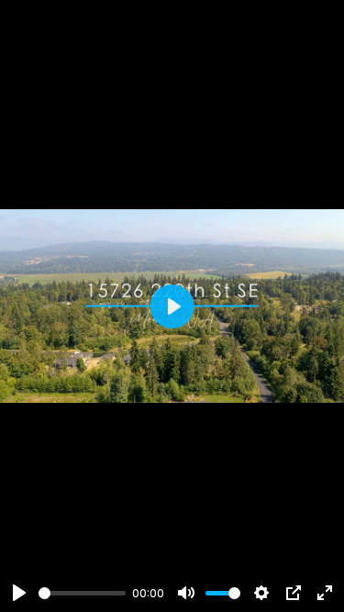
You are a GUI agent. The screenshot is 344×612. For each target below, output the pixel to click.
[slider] (82, 593)
